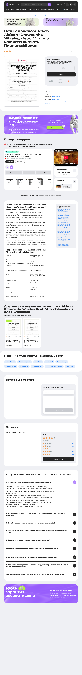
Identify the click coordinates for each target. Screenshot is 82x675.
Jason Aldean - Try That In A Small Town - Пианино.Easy (63, 232)
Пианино (8, 9)
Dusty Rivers (70, 366)
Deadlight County (11, 366)
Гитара (12, 9)
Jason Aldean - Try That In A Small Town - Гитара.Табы (63, 214)
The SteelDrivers (37, 366)
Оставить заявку (55, 127)
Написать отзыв (58, 459)
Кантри (49, 91)
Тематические (36, 9)
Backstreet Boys (62, 362)
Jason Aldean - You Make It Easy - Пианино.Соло (63, 228)
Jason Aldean (51, 89)
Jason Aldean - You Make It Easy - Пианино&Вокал (63, 221)
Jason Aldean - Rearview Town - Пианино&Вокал (64, 240)
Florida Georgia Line (24, 362)
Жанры (29, 9)
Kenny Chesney (10, 362)
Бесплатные (51, 9)
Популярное (44, 9)
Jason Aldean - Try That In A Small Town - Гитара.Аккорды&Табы (63, 210)
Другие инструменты (21, 9)
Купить (61, 74)
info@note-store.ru (73, 9)
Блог (57, 9)
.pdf (65, 68)
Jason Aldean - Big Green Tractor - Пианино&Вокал (63, 218)
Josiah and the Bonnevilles (54, 366)
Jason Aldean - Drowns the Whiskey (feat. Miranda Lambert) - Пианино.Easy (63, 244)
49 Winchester (24, 366)
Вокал (58, 99)
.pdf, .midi (52, 68)
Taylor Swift (49, 362)
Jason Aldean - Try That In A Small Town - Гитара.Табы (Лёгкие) (63, 236)
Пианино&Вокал (56, 96)
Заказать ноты (58, 4)
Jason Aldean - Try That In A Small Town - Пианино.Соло (63, 225)
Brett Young (38, 362)
